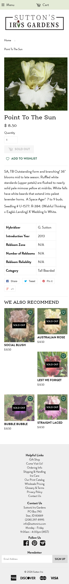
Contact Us (34, 496)
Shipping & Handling (34, 472)
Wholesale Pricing (34, 484)
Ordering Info (34, 468)
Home (7, 40)
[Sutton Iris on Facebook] (26, 544)
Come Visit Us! (34, 463)
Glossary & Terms (34, 488)
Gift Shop (34, 459)
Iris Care (34, 476)
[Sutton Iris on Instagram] (43, 544)
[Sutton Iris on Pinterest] (34, 544)
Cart (45, 4)
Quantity (9, 132)
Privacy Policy (34, 492)
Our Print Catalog (34, 480)
